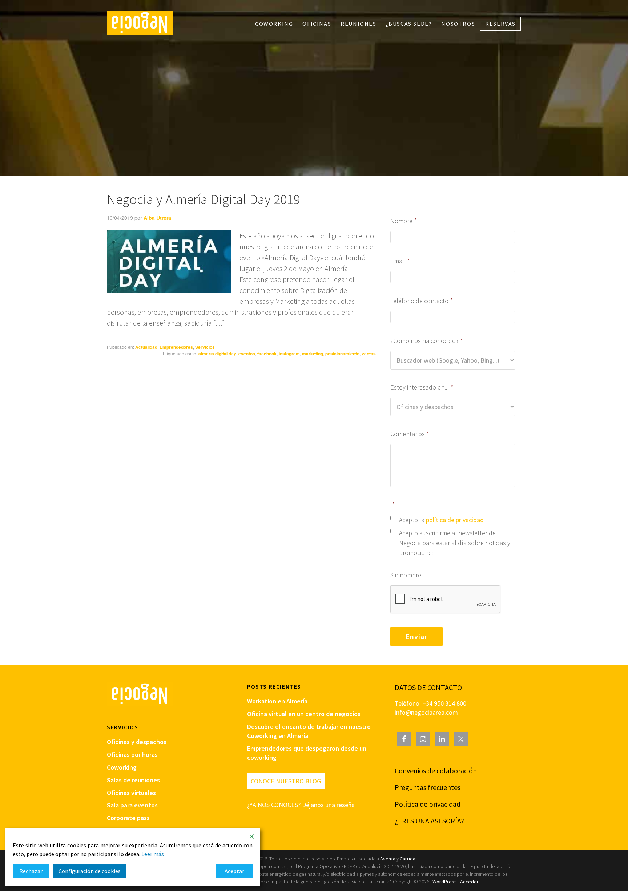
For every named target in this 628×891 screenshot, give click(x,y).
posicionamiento (342, 353)
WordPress (444, 881)
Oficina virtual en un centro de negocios (304, 714)
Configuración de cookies (90, 871)
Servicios (205, 347)
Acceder (469, 881)
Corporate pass (128, 818)
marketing (312, 353)
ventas (369, 353)
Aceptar (234, 871)
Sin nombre (405, 575)
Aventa (387, 858)
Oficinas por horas (132, 754)
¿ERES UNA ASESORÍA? (429, 820)
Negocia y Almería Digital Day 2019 (203, 199)
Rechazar (31, 871)
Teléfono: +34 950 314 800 (430, 703)
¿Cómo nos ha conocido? (426, 340)
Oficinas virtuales (131, 793)
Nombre (403, 221)
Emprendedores (176, 347)
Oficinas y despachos (136, 742)
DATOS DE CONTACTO (428, 687)
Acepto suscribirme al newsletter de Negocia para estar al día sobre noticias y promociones (454, 543)
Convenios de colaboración (436, 770)
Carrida (407, 858)
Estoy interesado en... (421, 387)
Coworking (122, 767)
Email (400, 261)
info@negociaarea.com (426, 712)
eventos (246, 353)
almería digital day (217, 353)
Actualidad (146, 347)
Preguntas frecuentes (427, 787)
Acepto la (441, 520)
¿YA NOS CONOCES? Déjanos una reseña (301, 805)
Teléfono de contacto (421, 301)
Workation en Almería (277, 701)
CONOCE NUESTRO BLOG (286, 781)
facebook (267, 353)
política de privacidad (455, 520)
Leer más (152, 854)
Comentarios (409, 434)
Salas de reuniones (133, 780)
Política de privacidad (427, 804)
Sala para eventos (132, 805)
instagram (289, 353)
